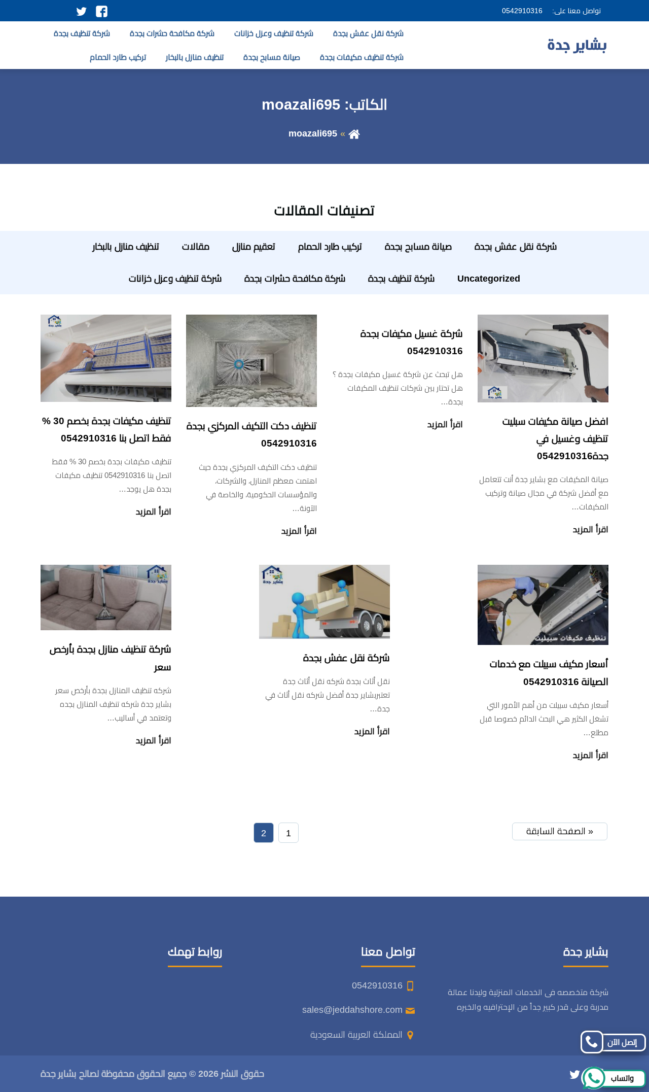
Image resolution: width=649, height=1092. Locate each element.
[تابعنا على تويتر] (81, 11)
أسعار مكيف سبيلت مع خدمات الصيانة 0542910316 (549, 673)
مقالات (195, 247)
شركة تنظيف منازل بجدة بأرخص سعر (110, 658)
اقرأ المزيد (590, 529)
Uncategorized (488, 279)
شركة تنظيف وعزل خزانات (273, 33)
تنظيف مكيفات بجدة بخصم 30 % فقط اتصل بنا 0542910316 (106, 429)
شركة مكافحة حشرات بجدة (172, 33)
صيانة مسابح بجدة (271, 57)
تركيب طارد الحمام (118, 57)
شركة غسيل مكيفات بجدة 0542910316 (411, 342)
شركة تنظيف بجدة (82, 33)
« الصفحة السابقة (559, 831)
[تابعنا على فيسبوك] (101, 11)
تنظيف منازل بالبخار (195, 57)
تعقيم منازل (253, 247)
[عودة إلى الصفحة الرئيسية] (354, 133)
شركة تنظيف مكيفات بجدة (362, 57)
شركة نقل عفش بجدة (368, 33)
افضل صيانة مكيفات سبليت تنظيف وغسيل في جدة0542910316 (555, 438)
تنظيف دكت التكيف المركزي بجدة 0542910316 (252, 435)
